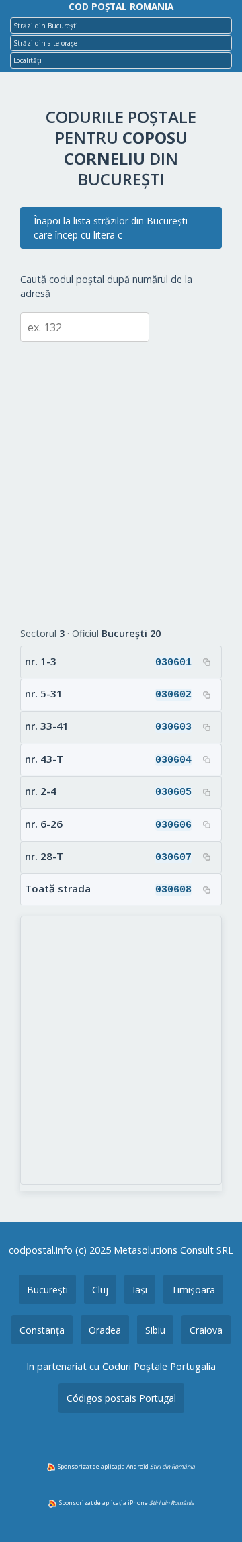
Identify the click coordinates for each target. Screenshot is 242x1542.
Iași (139, 1289)
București (47, 1289)
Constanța (42, 1330)
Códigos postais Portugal (121, 1397)
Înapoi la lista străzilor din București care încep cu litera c (111, 227)
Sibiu (155, 1330)
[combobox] (121, 25)
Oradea (105, 1330)
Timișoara (193, 1289)
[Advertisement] (121, 474)
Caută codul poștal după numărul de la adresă (106, 286)
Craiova (206, 1330)
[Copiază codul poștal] (206, 662)
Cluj (100, 1289)
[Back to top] (214, 1510)
